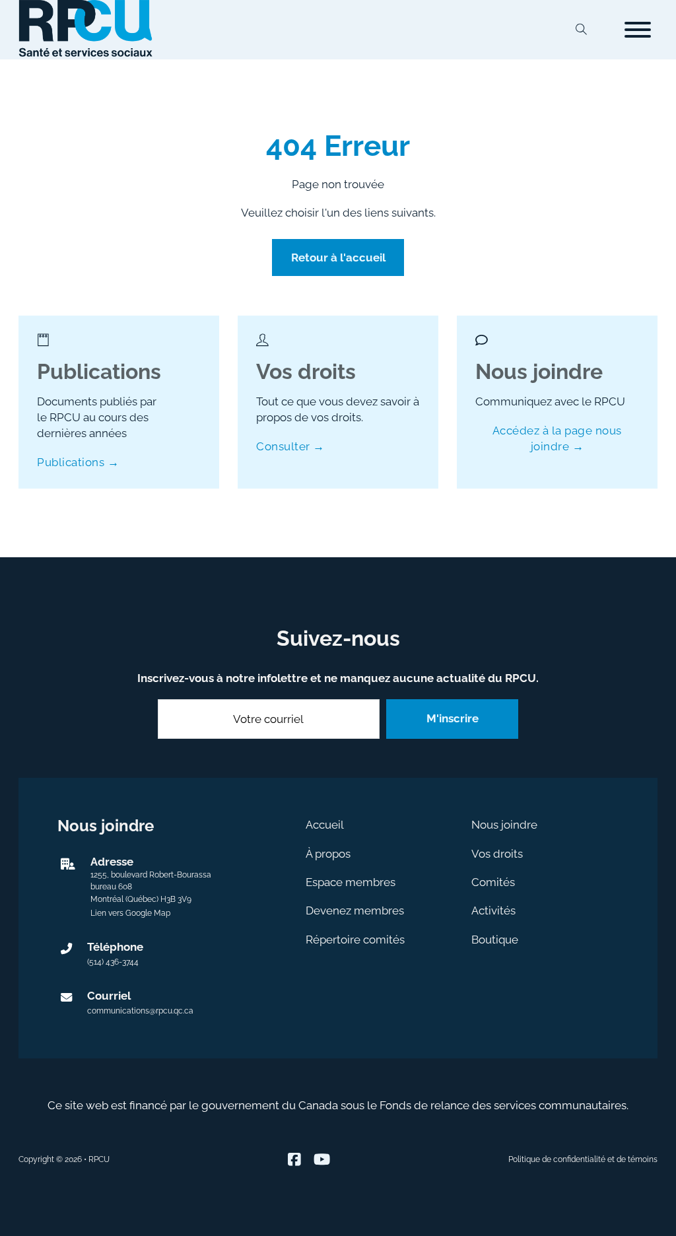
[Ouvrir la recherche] (581, 29)
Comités (493, 882)
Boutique (494, 939)
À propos (328, 853)
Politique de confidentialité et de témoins (583, 1159)
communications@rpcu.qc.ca (140, 1010)
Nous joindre (504, 824)
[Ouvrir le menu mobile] (638, 29)
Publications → (78, 462)
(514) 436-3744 (113, 962)
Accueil (325, 824)
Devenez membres (355, 910)
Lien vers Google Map (130, 913)
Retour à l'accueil (338, 257)
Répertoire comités (355, 939)
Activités (493, 910)
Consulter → (290, 446)
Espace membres (350, 882)
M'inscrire (452, 718)
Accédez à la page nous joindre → (557, 438)
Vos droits (497, 853)
